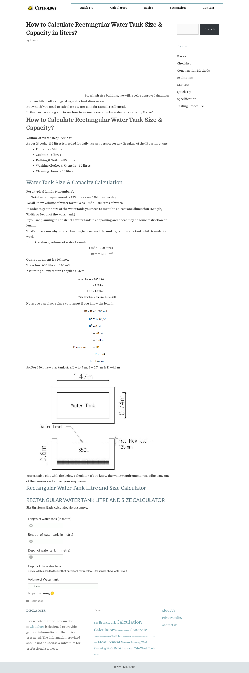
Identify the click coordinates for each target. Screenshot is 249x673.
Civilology (37, 627)
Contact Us (169, 625)
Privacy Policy (172, 618)
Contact (208, 8)
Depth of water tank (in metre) (49, 550)
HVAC (148, 637)
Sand (131, 649)
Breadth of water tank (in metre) (50, 534)
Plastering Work (103, 648)
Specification (186, 99)
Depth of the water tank (44, 566)
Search (210, 29)
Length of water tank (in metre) (49, 519)
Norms (125, 642)
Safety (126, 649)
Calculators (118, 8)
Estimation (178, 8)
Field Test (116, 636)
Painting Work (139, 642)
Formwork (127, 637)
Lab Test (183, 85)
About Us (168, 611)
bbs (96, 622)
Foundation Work (139, 637)
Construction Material (102, 637)
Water (96, 654)
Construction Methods (193, 71)
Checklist (184, 63)
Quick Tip (86, 8)
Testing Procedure (190, 106)
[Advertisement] (54, 70)
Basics (148, 8)
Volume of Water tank (43, 579)
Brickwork (107, 622)
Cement (119, 631)
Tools (151, 648)
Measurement (109, 642)
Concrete (138, 630)
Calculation (129, 622)
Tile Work (141, 648)
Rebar (118, 648)
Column (126, 631)
